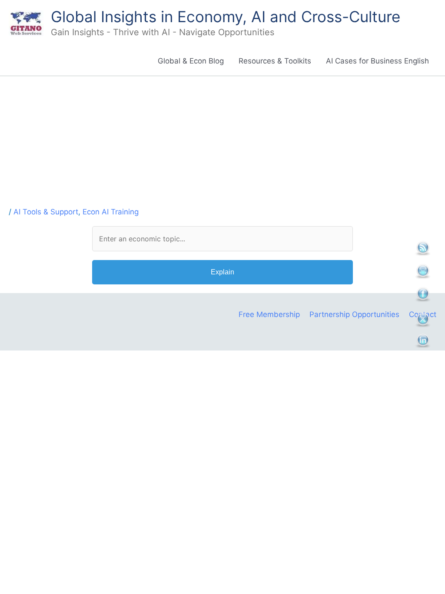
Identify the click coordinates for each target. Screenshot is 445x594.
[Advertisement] (222, 141)
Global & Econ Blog (191, 61)
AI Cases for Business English (377, 61)
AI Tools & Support (45, 211)
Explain (222, 272)
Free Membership (269, 314)
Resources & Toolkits (275, 61)
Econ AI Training (111, 211)
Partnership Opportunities (354, 314)
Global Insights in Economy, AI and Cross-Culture (225, 16)
